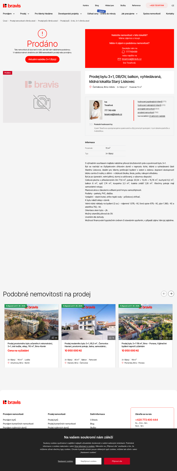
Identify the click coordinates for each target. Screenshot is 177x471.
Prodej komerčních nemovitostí (62, 423)
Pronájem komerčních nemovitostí (18, 423)
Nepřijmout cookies (88, 461)
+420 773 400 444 (146, 419)
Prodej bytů (53, 419)
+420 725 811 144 (157, 5)
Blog (92, 423)
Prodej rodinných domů (58, 427)
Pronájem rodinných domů (15, 427)
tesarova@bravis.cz (131, 59)
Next (171, 294)
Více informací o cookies (85, 446)
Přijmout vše (117, 461)
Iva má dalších (151, 116)
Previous (164, 294)
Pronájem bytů (9, 419)
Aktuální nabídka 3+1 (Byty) (42, 59)
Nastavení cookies (65, 461)
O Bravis (94, 419)
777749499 (131, 51)
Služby (93, 427)
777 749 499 (110, 110)
